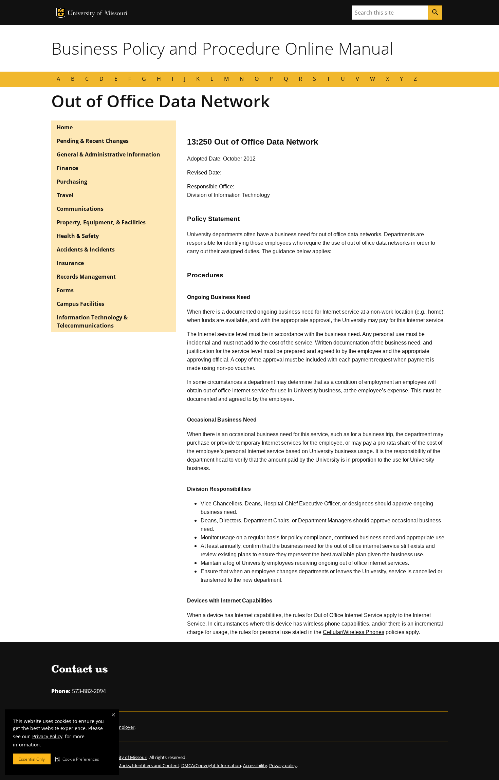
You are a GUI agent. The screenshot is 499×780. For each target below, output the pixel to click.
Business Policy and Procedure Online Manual (222, 48)
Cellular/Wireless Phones (353, 632)
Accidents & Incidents (86, 249)
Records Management (86, 276)
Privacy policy (283, 765)
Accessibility (255, 765)
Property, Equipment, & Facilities (101, 222)
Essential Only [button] (32, 759)
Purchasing (72, 181)
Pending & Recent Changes (93, 141)
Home (65, 127)
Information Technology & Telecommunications (92, 321)
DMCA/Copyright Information (211, 765)
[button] (76, 759)
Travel (65, 195)
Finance (67, 168)
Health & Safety (78, 236)
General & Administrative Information (108, 154)
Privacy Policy (47, 736)
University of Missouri (98, 13)
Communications (80, 208)
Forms (65, 290)
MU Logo (60, 13)
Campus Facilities (80, 304)
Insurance (70, 263)
